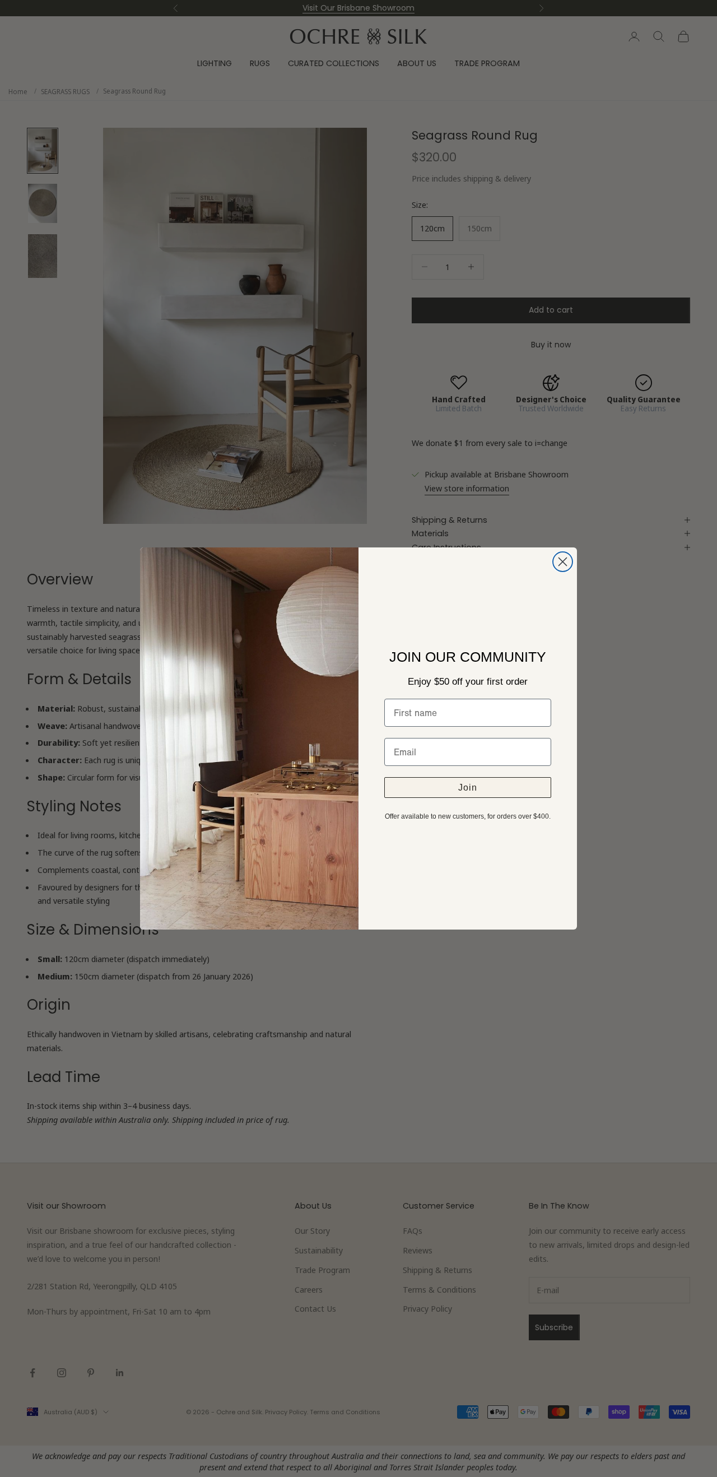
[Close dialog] (562, 562)
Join (467, 787)
